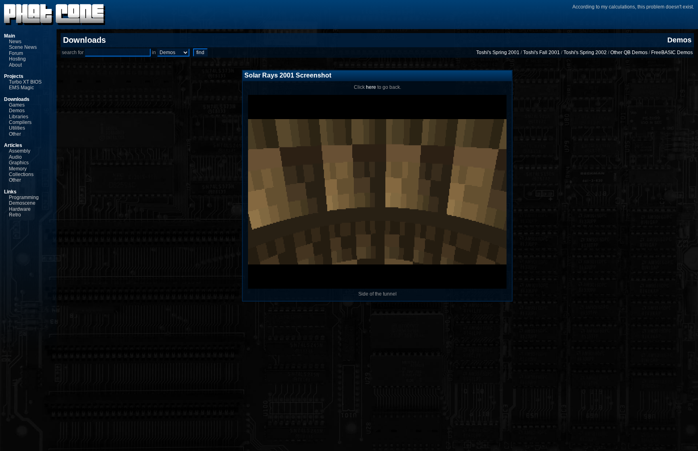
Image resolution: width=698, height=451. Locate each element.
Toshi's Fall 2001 (541, 52)
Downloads (16, 99)
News (15, 41)
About (15, 65)
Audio (15, 157)
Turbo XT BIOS (25, 82)
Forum (16, 53)
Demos (17, 110)
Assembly (19, 151)
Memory (18, 169)
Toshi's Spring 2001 (497, 52)
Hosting (17, 59)
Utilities (17, 128)
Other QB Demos (629, 52)
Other (15, 134)
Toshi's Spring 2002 (585, 52)
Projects (13, 76)
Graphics (19, 163)
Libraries (18, 117)
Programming (24, 197)
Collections (21, 174)
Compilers (20, 122)
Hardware (20, 209)
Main (9, 36)
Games (17, 105)
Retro (15, 215)
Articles (13, 145)
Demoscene (22, 203)
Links (10, 192)
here (371, 87)
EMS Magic (21, 87)
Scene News (23, 47)
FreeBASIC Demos (672, 52)
